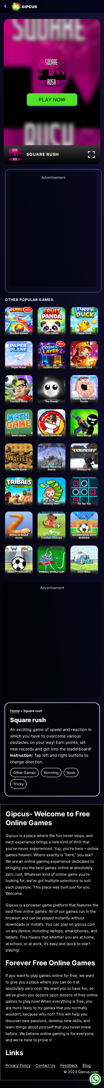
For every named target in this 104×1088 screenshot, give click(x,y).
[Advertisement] (52, 233)
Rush (71, 772)
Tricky (18, 784)
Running (51, 772)
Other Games (24, 772)
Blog (87, 1065)
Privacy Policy (18, 1065)
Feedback (68, 1065)
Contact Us (45, 1065)
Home (15, 711)
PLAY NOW (52, 100)
